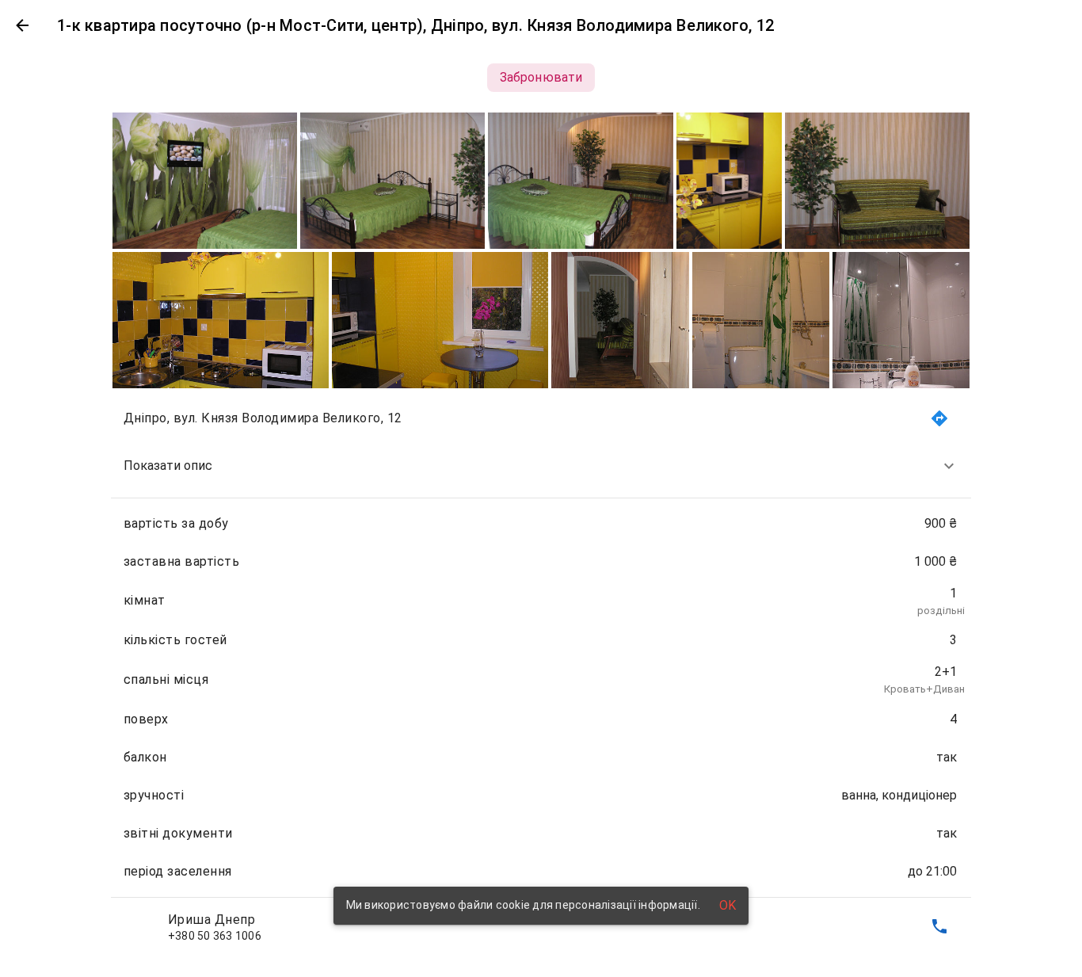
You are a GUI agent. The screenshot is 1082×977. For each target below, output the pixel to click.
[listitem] (541, 466)
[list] (541, 673)
